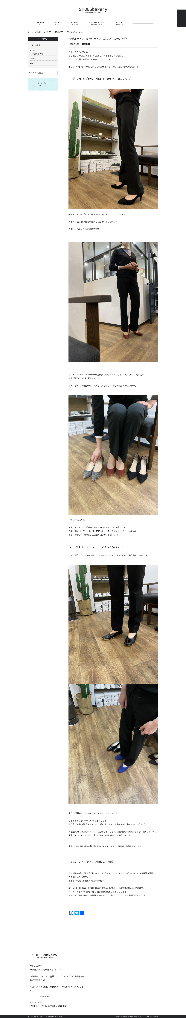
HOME (41, 23)
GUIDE (118, 23)
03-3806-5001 (42, 996)
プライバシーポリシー (35, 1016)
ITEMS (75, 23)
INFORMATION (96, 23)
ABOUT (58, 23)
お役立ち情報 (37, 54)
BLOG (32, 50)
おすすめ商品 (35, 45)
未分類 (85, 44)
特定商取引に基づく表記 (54, 1016)
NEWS (32, 58)
